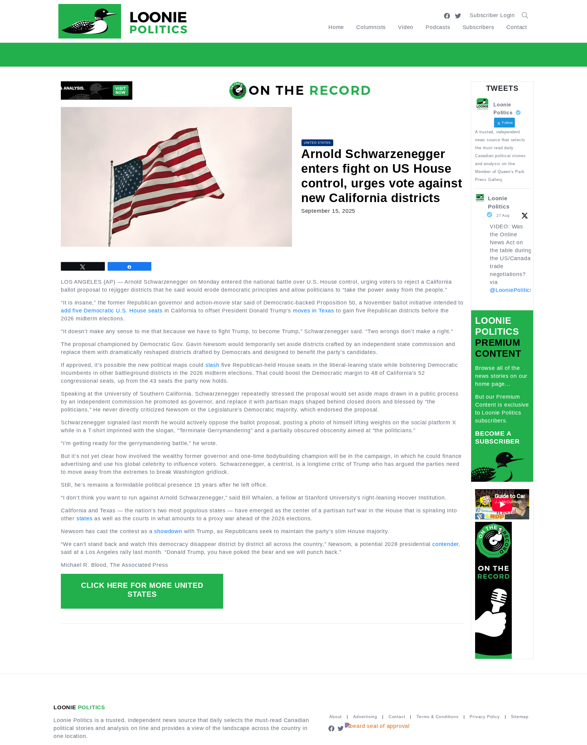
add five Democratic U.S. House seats (112, 311)
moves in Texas (313, 311)
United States (317, 142)
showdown (168, 531)
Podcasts (438, 27)
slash (212, 365)
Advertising (365, 716)
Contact (516, 27)
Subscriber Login (492, 15)
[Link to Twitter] (457, 15)
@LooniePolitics (511, 290)
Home (336, 27)
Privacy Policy (485, 716)
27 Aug (503, 215)
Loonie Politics (498, 202)
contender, (446, 544)
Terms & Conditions (437, 716)
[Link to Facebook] (446, 15)
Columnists (371, 27)
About (335, 716)
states (84, 518)
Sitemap (520, 716)
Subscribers (478, 27)
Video (405, 27)
